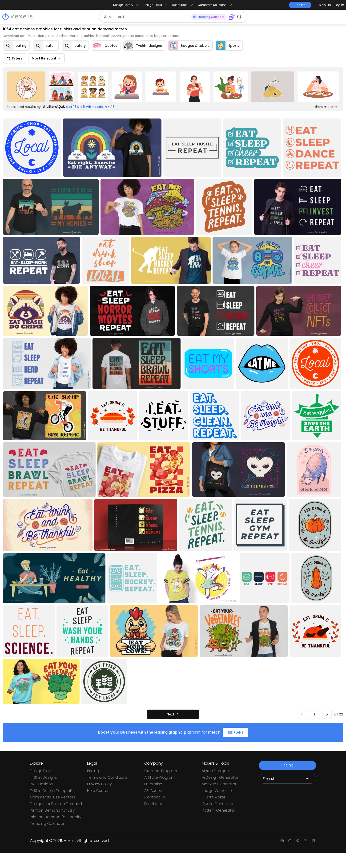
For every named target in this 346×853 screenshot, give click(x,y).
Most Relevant (44, 58)
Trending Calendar (47, 823)
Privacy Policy (99, 784)
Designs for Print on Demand (56, 803)
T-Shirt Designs (43, 777)
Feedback (153, 803)
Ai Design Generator (220, 777)
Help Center (98, 790)
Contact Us (154, 797)
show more (323, 106)
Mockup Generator (219, 784)
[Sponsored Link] (26, 86)
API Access (154, 790)
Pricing (93, 771)
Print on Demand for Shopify (55, 817)
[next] (327, 714)
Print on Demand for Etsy (52, 810)
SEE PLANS (235, 732)
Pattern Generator (218, 810)
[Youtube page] (305, 841)
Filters (17, 58)
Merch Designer (216, 771)
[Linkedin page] (313, 841)
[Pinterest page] (298, 841)
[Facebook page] (290, 841)
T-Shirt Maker (213, 797)
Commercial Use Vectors (52, 797)
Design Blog (40, 771)
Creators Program (160, 771)
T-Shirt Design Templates (53, 790)
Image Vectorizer (217, 790)
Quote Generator (217, 803)
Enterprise (153, 784)
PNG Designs (41, 784)
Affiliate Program (159, 777)
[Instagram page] (282, 841)
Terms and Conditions (107, 777)
